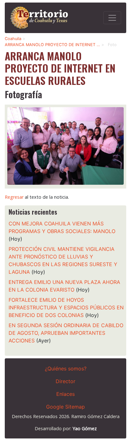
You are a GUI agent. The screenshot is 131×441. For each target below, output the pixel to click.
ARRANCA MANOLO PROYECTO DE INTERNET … (52, 44)
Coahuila (13, 38)
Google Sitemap (65, 406)
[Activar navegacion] (112, 17)
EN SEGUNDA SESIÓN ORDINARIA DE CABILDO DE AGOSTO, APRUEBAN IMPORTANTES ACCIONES (66, 333)
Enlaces (65, 394)
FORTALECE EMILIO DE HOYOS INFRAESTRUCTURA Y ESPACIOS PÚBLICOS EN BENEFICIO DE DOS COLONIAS (66, 307)
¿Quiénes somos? (65, 368)
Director (65, 381)
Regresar (14, 197)
